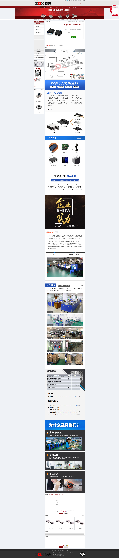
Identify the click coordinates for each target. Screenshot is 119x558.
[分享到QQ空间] (51, 45)
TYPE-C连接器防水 (56, 494)
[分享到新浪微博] (50, 45)
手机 (69, 0)
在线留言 (80, 0)
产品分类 (37, 21)
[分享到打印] (62, 45)
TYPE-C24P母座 (38, 32)
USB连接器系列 (63, 19)
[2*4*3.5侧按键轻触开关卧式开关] (39, 99)
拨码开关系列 (38, 49)
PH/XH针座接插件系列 (39, 57)
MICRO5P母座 (49, 19)
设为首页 (72, 0)
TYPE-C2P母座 (38, 26)
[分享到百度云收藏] (47, 45)
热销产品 (35, 89)
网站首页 (37, 7)
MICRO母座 (44, 19)
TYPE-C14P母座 (38, 29)
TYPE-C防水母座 (54, 19)
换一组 (42, 89)
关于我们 (74, 7)
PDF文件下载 (73, 37)
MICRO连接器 (50, 7)
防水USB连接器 (61, 494)
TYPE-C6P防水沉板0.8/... (60, 528)
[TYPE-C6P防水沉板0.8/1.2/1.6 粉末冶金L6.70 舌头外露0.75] (60, 526)
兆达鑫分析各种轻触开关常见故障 (39, 0)
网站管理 (62, 555)
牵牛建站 (57, 555)
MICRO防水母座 (40, 19)
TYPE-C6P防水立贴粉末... (80, 528)
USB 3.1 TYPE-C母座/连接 (69, 19)
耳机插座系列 (38, 55)
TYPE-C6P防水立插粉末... (70, 528)
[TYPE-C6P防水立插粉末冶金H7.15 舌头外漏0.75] (69, 526)
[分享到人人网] (54, 45)
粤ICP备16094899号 (59, 554)
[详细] (45, 0)
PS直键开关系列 (38, 51)
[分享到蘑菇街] (59, 45)
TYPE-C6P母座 (38, 28)
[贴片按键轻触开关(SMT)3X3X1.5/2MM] (39, 110)
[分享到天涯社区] (60, 45)
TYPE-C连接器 (43, 7)
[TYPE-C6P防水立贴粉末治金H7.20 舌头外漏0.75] (79, 526)
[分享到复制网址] (61, 45)
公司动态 (68, 7)
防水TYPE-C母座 (51, 494)
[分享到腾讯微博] (53, 45)
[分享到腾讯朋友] (52, 45)
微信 (66, 0)
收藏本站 (76, 0)
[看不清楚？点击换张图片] (65, 511)
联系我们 (81, 7)
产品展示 (62, 7)
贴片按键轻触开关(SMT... (39, 112)
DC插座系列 (37, 53)
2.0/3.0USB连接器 (55, 7)
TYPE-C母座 (58, 19)
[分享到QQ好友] (49, 45)
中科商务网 (59, 555)
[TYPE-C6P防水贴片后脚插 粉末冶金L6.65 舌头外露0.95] (50, 526)
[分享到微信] (48, 45)
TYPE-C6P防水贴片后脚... (50, 528)
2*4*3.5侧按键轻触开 (39, 101)
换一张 (68, 511)
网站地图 (84, 0)
